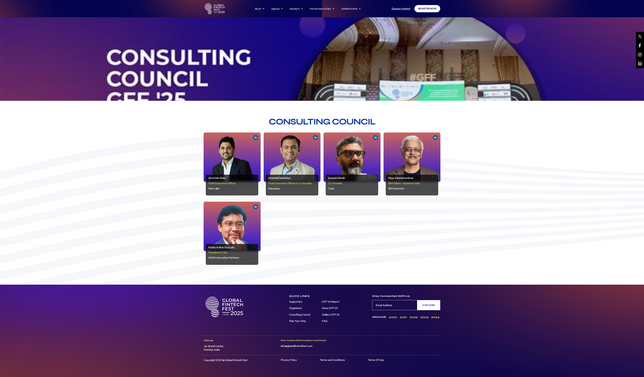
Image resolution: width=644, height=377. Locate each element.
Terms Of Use (376, 360)
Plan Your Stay (297, 320)
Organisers (295, 307)
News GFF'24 (330, 307)
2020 (393, 317)
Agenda (275, 8)
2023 (424, 317)
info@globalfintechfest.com (296, 346)
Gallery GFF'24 (331, 314)
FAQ (324, 320)
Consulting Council (299, 314)
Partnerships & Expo (320, 8)
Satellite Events (349, 8)
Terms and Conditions (332, 360)
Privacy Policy (289, 360)
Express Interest (401, 8)
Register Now (427, 8)
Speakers (295, 8)
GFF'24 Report (330, 301)
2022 (414, 317)
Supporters (295, 301)
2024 (435, 317)
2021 (403, 317)
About (258, 8)
